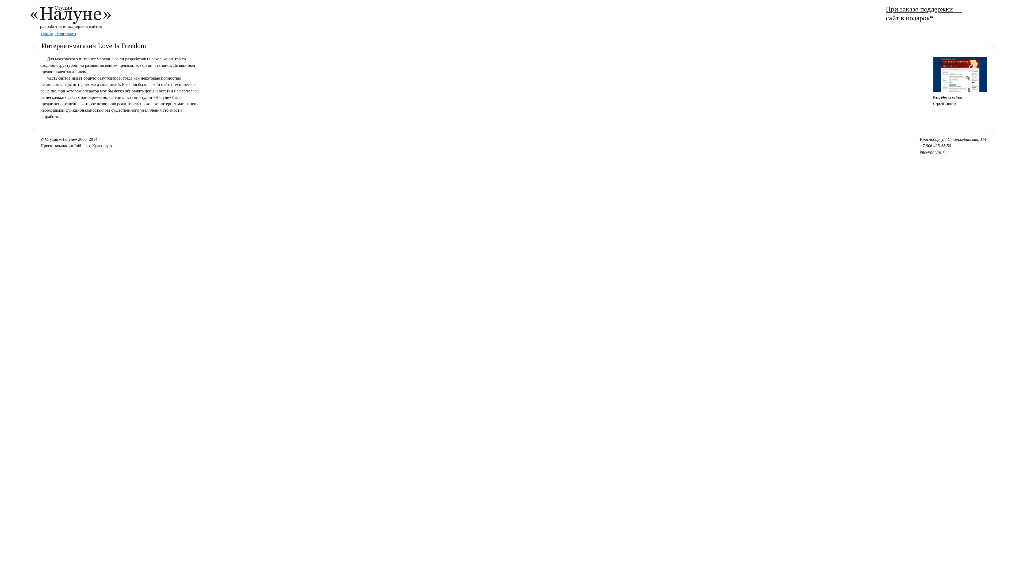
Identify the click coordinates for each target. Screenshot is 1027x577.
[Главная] (64, 27)
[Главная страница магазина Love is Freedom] (960, 91)
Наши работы (65, 34)
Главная (47, 34)
